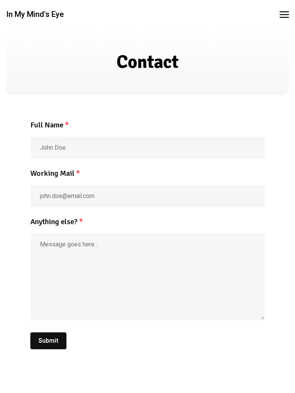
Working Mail (55, 173)
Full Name (49, 125)
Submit (48, 340)
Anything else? (56, 221)
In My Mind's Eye (35, 14)
